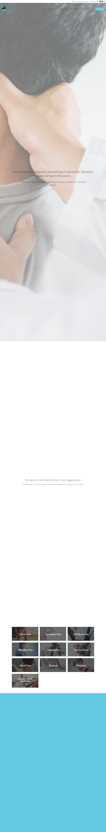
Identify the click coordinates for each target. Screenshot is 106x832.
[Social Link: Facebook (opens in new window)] (100, 1)
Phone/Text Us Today (82, 1)
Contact (90, 9)
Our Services (61, 9)
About (50, 9)
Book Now (100, 9)
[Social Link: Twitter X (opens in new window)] (104, 1)
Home (44, 9)
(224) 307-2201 (94, 1)
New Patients (74, 9)
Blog (83, 9)
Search (73, 1)
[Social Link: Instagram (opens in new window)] (102, 1)
